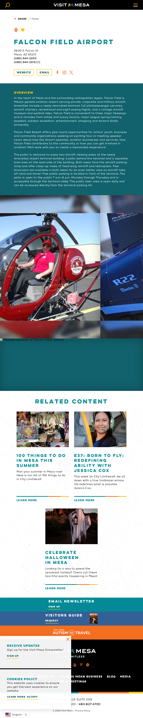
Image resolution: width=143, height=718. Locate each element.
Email (44, 72)
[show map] (16, 30)
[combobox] (16, 714)
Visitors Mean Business (81, 676)
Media (125, 676)
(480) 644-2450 (25, 58)
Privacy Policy (82, 710)
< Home (34, 18)
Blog (111, 676)
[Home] (71, 5)
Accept (32, 696)
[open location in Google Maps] (71, 364)
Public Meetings (71, 681)
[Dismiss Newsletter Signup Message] (67, 639)
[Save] (23, 30)
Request (51, 620)
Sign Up (54, 606)
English (17, 714)
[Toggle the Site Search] (7, 4)
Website (24, 72)
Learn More (16, 696)
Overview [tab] (23, 92)
